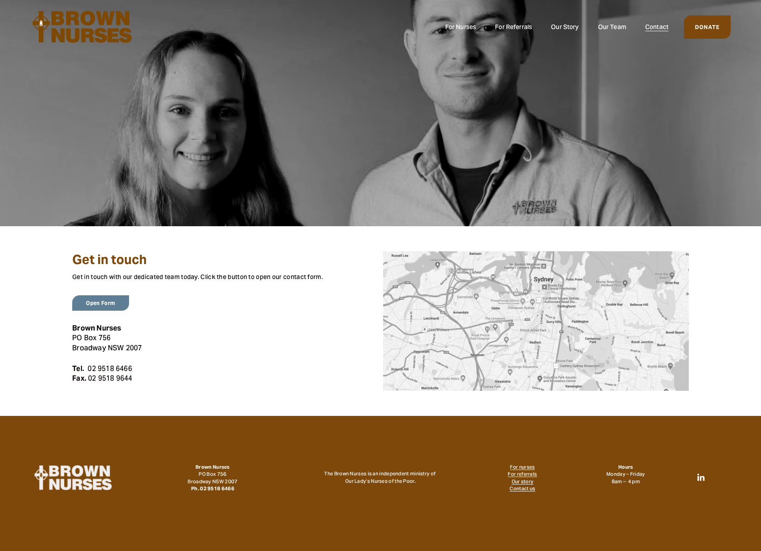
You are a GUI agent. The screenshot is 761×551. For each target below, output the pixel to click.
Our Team (612, 27)
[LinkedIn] (700, 477)
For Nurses (460, 27)
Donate (707, 27)
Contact (657, 27)
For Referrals (513, 27)
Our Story (565, 27)
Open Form (100, 303)
